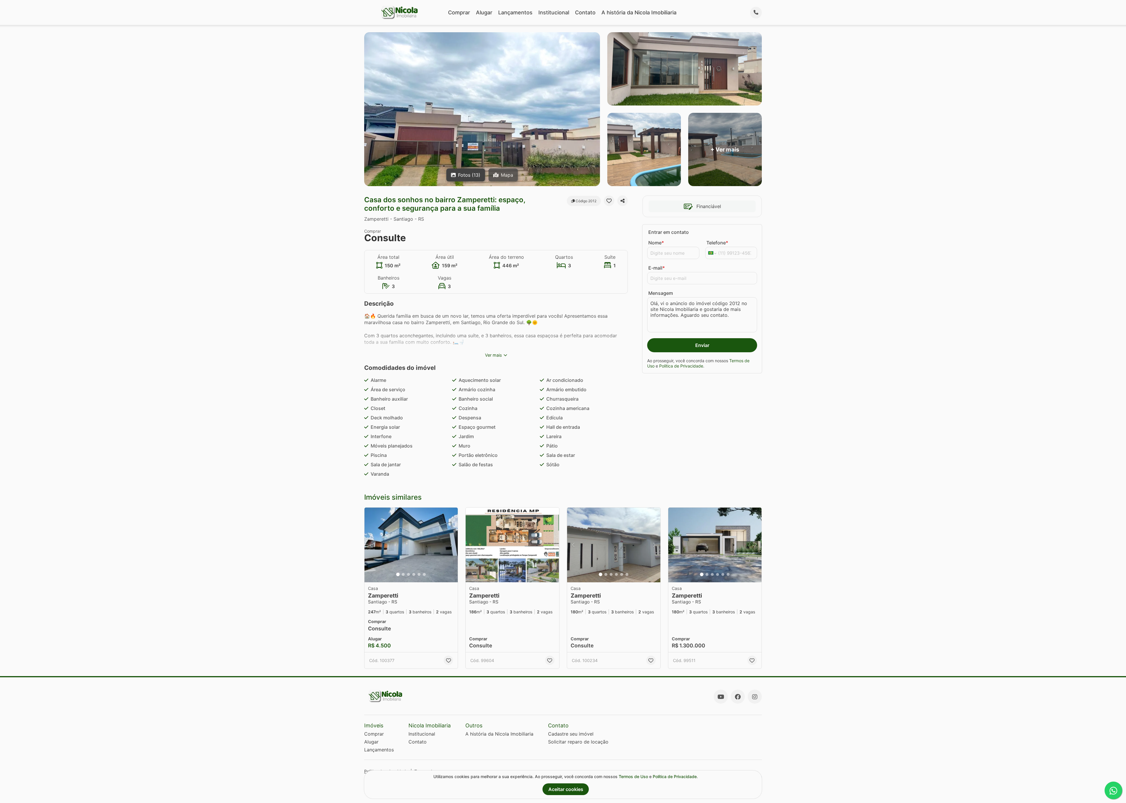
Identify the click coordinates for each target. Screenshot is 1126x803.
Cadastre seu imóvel (570, 734)
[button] (411, 545)
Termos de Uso (633, 776)
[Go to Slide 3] (408, 574)
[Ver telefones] (756, 12)
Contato (585, 12)
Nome (656, 243)
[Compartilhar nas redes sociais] (622, 200)
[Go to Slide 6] (424, 574)
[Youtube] (721, 697)
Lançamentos (515, 12)
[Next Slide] (451, 545)
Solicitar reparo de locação (578, 742)
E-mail (656, 268)
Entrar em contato (668, 232)
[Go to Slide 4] (413, 574)
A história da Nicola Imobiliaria (638, 12)
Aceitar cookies (565, 789)
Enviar (702, 345)
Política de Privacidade (681, 365)
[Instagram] (755, 697)
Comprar (459, 12)
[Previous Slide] (370, 545)
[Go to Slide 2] (403, 574)
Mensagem (660, 293)
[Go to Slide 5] (419, 574)
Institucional (553, 12)
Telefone (717, 243)
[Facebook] (738, 697)
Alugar (484, 12)
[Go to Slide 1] (398, 574)
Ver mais (493, 355)
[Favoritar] (609, 200)
